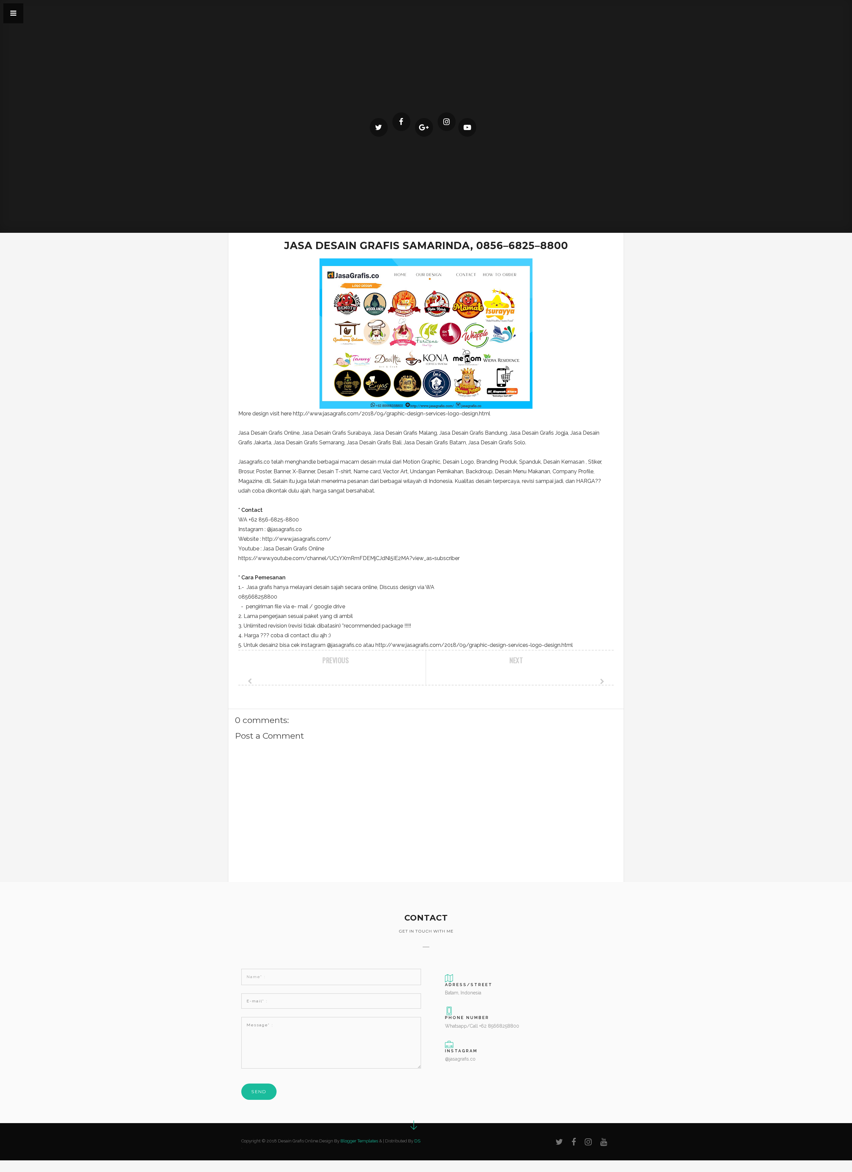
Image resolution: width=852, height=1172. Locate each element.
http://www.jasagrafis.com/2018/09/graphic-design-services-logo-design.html (391, 413)
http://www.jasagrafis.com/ (296, 539)
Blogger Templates (359, 1140)
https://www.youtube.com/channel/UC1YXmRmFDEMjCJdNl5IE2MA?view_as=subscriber (349, 558)
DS (417, 1140)
